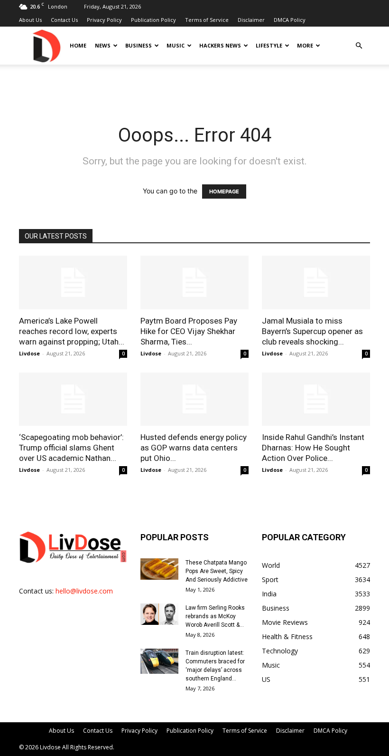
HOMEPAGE (224, 191)
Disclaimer (251, 19)
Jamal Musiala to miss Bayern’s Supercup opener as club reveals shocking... (312, 331)
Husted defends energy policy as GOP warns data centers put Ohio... (193, 447)
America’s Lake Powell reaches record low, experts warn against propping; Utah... (71, 331)
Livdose (29, 353)
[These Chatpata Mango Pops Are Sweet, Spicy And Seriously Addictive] (159, 569)
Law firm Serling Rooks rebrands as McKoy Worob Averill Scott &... (215, 616)
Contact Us (64, 19)
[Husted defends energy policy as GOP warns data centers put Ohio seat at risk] (194, 399)
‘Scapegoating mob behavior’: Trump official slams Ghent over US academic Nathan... (71, 447)
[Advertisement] (194, 85)
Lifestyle (269, 45)
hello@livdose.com (84, 590)
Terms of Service (207, 19)
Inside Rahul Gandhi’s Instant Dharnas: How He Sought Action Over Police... (313, 447)
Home (78, 45)
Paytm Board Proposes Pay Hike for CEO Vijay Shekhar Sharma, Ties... (188, 331)
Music (176, 45)
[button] (358, 45)
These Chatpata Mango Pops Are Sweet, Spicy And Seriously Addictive (216, 571)
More (305, 45)
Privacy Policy (104, 19)
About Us (30, 19)
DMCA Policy (290, 19)
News (103, 45)
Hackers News (220, 45)
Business (138, 45)
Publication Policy (153, 19)
